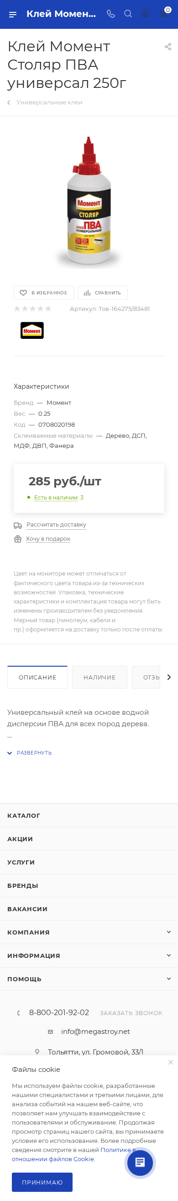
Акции (20, 838)
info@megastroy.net (95, 1031)
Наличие (100, 677)
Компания (28, 932)
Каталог (24, 815)
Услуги (21, 862)
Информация (34, 955)
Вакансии (27, 909)
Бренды (22, 885)
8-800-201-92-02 (59, 1012)
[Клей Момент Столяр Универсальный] (89, 200)
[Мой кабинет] (145, 14)
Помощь (24, 979)
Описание (37, 677)
